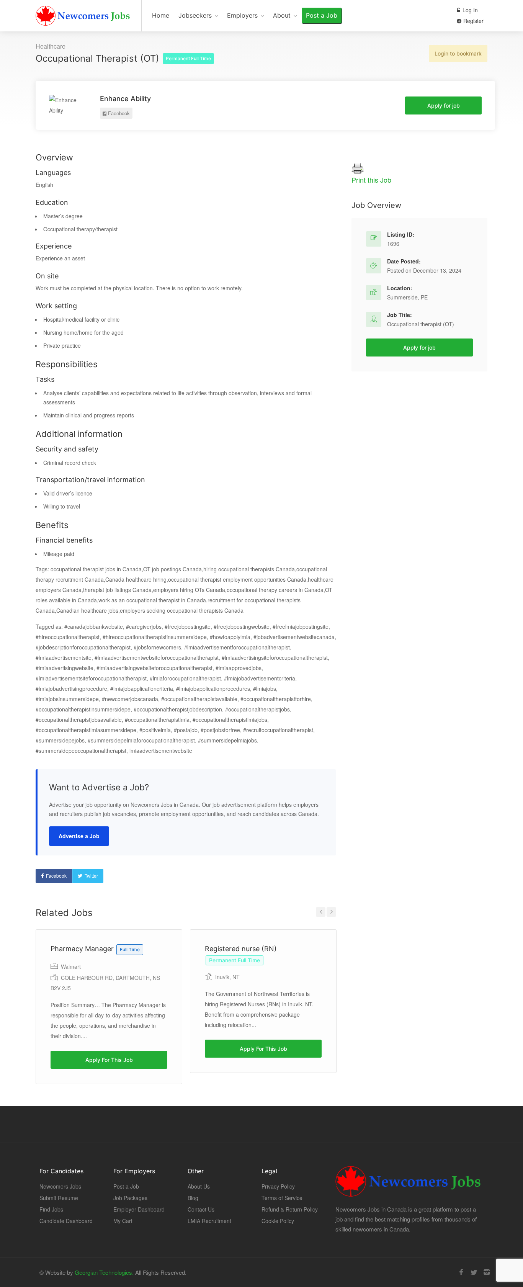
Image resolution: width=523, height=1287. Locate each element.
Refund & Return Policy (290, 1209)
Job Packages (130, 1198)
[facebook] (461, 1272)
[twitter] (474, 1272)
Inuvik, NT (227, 977)
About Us (199, 1186)
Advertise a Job (79, 836)
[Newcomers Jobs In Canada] (84, 17)
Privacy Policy (278, 1186)
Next (331, 912)
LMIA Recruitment (209, 1221)
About (282, 15)
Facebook (118, 113)
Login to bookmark (458, 53)
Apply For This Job (109, 1059)
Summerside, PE (407, 297)
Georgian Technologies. (104, 1272)
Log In (469, 10)
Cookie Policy (278, 1221)
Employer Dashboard (139, 1209)
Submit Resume (58, 1198)
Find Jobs (51, 1209)
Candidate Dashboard (66, 1221)
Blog (193, 1198)
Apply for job (443, 105)
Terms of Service (282, 1198)
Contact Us (201, 1209)
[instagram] (486, 1272)
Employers (242, 15)
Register (473, 21)
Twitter (91, 875)
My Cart (122, 1221)
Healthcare (50, 46)
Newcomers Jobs (60, 1186)
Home (160, 15)
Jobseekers (195, 15)
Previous (320, 912)
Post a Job (321, 15)
